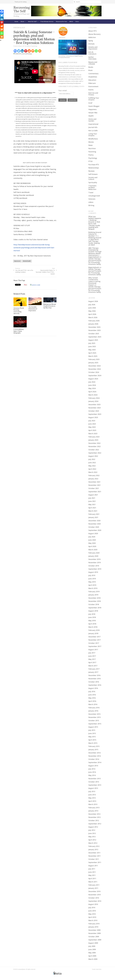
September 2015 (94, 724)
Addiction (92, 37)
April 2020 (92, 546)
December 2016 (94, 675)
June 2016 (92, 695)
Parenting (92, 152)
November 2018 (94, 601)
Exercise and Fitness (93, 94)
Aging (90, 40)
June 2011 (92, 872)
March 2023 (92, 433)
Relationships (93, 168)
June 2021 (92, 501)
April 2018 (92, 624)
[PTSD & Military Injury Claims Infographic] (20, 321)
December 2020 (94, 520)
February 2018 (93, 630)
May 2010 (92, 914)
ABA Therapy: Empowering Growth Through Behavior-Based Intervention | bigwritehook (94, 252)
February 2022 (93, 475)
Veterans (91, 199)
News (90, 145)
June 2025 (92, 346)
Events (91, 90)
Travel (90, 192)
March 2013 (92, 804)
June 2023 (92, 424)
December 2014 (94, 753)
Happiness (92, 109)
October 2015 (93, 720)
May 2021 (92, 504)
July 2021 (91, 498)
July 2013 (91, 791)
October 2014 (93, 759)
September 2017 (94, 646)
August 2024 (93, 379)
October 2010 (93, 898)
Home (16, 21)
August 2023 (93, 417)
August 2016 (93, 688)
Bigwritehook (93, 267)
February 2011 (93, 885)
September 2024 (94, 375)
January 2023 (93, 440)
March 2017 (92, 666)
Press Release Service (47, 21)
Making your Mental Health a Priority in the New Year (49, 306)
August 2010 (93, 904)
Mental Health (27, 261)
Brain (90, 70)
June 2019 (92, 579)
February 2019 (93, 591)
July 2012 (91, 830)
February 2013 (93, 807)
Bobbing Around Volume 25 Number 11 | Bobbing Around (94, 235)
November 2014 (94, 756)
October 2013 (93, 782)
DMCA (71, 21)
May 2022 (92, 466)
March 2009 (92, 959)
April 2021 (92, 508)
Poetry (91, 155)
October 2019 (93, 566)
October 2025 (93, 333)
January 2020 (93, 556)
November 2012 (94, 817)
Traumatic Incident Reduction (92, 187)
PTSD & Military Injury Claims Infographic (18, 331)
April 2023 (92, 430)
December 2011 (94, 853)
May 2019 (92, 582)
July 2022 (91, 459)
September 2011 (94, 862)
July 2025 (91, 343)
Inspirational (93, 124)
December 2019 (94, 559)
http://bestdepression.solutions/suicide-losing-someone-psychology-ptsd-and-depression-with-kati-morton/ (34, 248)
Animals (91, 44)
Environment (93, 86)
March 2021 (92, 511)
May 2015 (92, 737)
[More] (39, 50)
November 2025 (94, 330)
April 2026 (92, 314)
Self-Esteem (93, 174)
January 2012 (93, 849)
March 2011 (92, 882)
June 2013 (92, 795)
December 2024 (94, 366)
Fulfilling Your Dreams (93, 99)
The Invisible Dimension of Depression (32, 308)
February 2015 (93, 746)
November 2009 (94, 933)
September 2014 (94, 762)
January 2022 (93, 479)
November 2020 (94, 524)
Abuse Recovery (94, 34)
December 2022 (94, 443)
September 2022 (94, 453)
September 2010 (94, 901)
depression (17, 261)
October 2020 (93, 527)
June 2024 (92, 385)
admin (28, 46)
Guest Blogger (94, 106)
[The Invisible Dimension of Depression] (35, 301)
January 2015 (93, 749)
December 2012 (94, 814)
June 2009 (92, 949)
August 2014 (93, 766)
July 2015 (91, 730)
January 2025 (93, 362)
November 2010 (94, 895)
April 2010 (92, 917)
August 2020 (93, 533)
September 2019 (94, 569)
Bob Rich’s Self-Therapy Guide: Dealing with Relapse (94, 225)
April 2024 (92, 392)
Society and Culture (92, 178)
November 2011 (94, 856)
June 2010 (92, 911)
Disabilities (92, 77)
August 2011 (93, 866)
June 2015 (92, 733)
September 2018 (94, 608)
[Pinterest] (25, 50)
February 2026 (93, 321)
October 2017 (93, 643)
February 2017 (93, 669)
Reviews (91, 171)
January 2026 (93, 324)
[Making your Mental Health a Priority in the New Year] (50, 299)
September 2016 (94, 685)
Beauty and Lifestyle (92, 63)
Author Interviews (92, 58)
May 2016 (92, 698)
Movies (91, 142)
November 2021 (94, 485)
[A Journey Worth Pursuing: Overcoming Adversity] (20, 301)
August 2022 (93, 456)
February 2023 (93, 437)
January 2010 (93, 927)
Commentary (93, 73)
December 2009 (94, 930)
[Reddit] (29, 50)
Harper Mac (92, 113)
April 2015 (92, 740)
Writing (91, 205)
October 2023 (93, 411)
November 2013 (94, 778)
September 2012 (94, 824)
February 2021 (93, 514)
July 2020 (91, 537)
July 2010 (91, 907)
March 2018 (92, 627)
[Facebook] (15, 50)
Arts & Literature (92, 53)
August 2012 (93, 827)
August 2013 (93, 788)
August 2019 (93, 572)
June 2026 (92, 308)
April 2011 (92, 878)
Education (92, 80)
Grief (90, 103)
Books (90, 67)
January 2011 (93, 888)
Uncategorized (94, 196)
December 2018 (94, 598)
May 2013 (92, 798)
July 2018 (91, 614)
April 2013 (92, 801)
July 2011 (91, 869)
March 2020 (92, 550)
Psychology (34, 46)
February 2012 (93, 846)
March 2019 (92, 588)
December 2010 (94, 891)
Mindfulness (93, 139)
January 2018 (93, 633)
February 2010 (93, 924)
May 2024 (92, 388)
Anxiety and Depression (92, 48)
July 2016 (91, 691)
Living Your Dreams (92, 135)
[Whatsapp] (36, 50)
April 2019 (92, 585)
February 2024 (93, 398)
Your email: (62, 90)
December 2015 (94, 714)
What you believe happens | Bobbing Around (94, 219)
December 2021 (94, 482)
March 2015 (92, 743)
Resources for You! (61, 21)
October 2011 (93, 859)
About (22, 21)
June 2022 (92, 462)
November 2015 (94, 717)
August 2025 (93, 340)
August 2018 (93, 611)
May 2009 (92, 953)
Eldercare (92, 83)
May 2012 (92, 836)
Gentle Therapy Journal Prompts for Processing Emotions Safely (94, 261)
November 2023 (94, 408)
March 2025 (92, 356)
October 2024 (93, 372)
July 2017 (91, 653)
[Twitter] (18, 50)
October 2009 (93, 936)
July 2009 (91, 946)
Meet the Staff (32, 21)
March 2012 (92, 843)
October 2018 (93, 604)
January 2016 (93, 711)
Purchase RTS (93, 164)
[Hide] (0, 40)
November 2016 (94, 678)
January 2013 (93, 811)
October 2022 (93, 450)
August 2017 (93, 649)
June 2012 (92, 833)
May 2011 (92, 875)
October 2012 (93, 820)
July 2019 (91, 575)
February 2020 (93, 553)
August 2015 (93, 727)
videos (90, 202)
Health (91, 116)
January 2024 (93, 401)
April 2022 (92, 469)
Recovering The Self (21, 9)
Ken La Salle (93, 130)
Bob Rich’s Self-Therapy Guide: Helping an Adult (94, 242)
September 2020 (94, 530)
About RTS (92, 31)
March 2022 (92, 472)
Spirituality (92, 182)
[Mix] (32, 50)
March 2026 (92, 317)
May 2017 (92, 659)
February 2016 (93, 708)
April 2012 (92, 840)
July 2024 (91, 382)
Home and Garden (92, 120)
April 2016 (92, 701)
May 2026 (92, 311)
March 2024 (92, 395)
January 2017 (93, 672)
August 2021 (93, 495)
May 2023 (92, 427)
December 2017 (94, 637)
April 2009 (92, 956)
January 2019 (93, 595)
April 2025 (92, 353)
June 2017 (92, 656)
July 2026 (91, 304)
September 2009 (94, 940)
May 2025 (92, 350)
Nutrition (92, 148)
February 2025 (93, 359)
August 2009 (93, 943)
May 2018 (92, 620)
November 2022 (94, 446)
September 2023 (94, 414)
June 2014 (92, 772)
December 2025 (94, 327)
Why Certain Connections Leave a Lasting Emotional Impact (94, 281)
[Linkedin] (22, 50)
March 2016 (92, 704)
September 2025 (94, 337)
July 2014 (91, 769)
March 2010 (92, 920)
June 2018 (92, 617)
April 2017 (92, 662)
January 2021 (93, 517)
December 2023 (94, 404)
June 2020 (92, 540)
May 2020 (92, 543)
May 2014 (92, 775)
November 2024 (94, 369)
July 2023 (91, 421)
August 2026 (93, 301)
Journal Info (92, 127)
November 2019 (94, 562)
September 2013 (94, 785)
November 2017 (94, 640)
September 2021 (94, 491)
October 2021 (93, 488)
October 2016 (93, 682)
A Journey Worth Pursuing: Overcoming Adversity (18, 310)
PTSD (90, 161)
